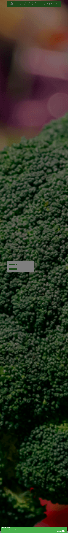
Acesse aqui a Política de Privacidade (23, 529)
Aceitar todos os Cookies (61, 531)
